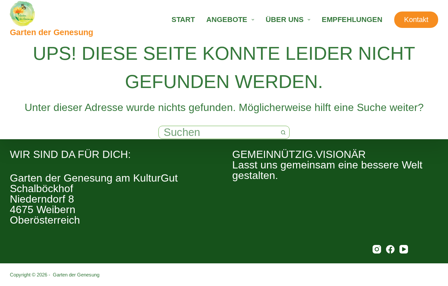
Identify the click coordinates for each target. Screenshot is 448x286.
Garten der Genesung (51, 32)
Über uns (285, 19)
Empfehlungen (352, 19)
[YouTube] (403, 249)
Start (183, 19)
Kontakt (416, 19)
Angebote (226, 19)
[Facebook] (390, 249)
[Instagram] (377, 249)
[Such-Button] (283, 132)
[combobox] (218, 132)
